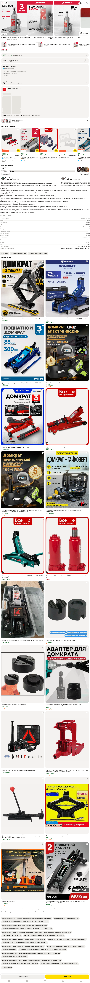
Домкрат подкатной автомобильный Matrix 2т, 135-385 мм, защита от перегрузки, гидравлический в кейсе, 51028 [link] (29, 156)
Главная (9, 981)
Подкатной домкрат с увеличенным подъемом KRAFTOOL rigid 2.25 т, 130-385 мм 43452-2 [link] (22, 576)
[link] (26, 918)
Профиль (81, 981)
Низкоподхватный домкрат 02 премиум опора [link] (14, 704)
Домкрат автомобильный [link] (8, 901)
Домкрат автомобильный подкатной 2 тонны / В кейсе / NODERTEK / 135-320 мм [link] (66, 319)
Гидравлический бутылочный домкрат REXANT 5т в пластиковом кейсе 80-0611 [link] (66, 576)
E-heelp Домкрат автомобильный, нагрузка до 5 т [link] (59, 383)
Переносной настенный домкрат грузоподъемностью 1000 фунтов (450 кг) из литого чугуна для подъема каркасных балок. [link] (67, 771)
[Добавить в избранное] (84, 3)
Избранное (45, 981)
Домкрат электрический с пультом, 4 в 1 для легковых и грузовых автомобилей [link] (63, 511)
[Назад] (3, 3)
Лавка (27, 981)
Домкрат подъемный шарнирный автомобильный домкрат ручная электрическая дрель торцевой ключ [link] (63, 705)
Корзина (63, 981)
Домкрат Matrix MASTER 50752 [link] (67, 156)
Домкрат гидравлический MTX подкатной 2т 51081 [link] (10, 156)
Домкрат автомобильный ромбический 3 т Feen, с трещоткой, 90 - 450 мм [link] (21, 318)
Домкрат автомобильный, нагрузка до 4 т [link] (57, 836)
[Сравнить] (80, 3)
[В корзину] (18, 150)
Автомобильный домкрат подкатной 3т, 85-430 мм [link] (15, 447)
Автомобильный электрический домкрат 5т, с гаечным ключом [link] (18, 770)
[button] (19, 45)
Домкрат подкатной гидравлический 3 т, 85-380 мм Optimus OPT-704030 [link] (21, 383)
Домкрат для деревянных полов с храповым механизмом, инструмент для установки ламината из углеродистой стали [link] (21, 836)
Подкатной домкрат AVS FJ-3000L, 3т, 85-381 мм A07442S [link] (61, 447)
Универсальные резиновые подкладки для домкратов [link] (60, 640)
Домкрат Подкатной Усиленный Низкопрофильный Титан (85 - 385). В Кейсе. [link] (22, 640)
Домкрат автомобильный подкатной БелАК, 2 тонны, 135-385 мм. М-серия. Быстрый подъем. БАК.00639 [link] (65, 902)
